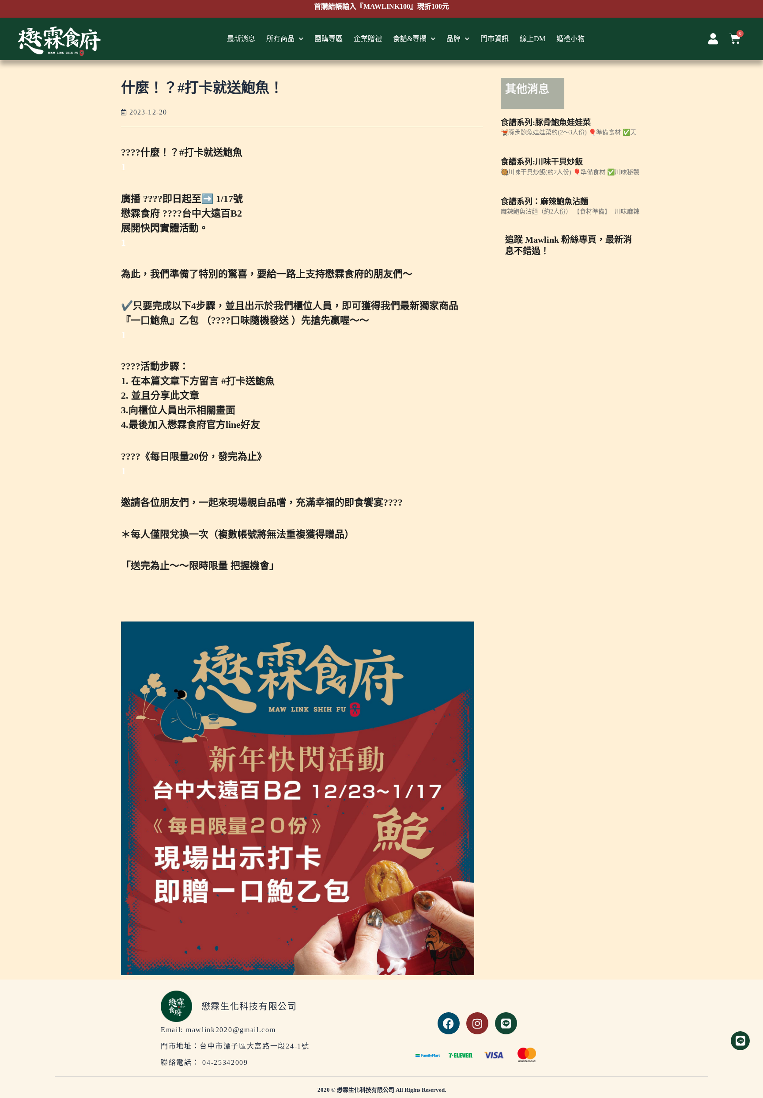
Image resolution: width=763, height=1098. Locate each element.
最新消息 (241, 38)
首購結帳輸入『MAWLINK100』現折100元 (381, 6)
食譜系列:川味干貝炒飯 (542, 161)
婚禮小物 (570, 38)
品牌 (453, 38)
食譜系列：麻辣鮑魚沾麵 (544, 201)
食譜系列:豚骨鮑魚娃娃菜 (546, 122)
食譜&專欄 (410, 38)
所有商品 (280, 38)
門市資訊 (494, 38)
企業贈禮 (368, 38)
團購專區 (328, 38)
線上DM (532, 38)
